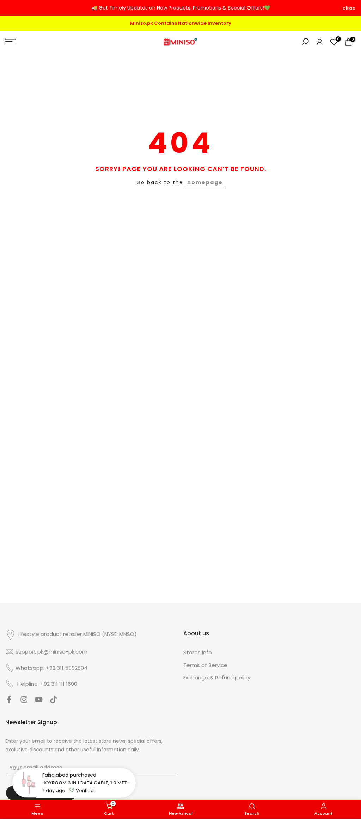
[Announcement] (180, 8)
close (11, 8)
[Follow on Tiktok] (53, 700)
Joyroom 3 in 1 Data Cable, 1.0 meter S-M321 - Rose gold (87, 782)
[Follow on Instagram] (24, 700)
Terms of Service (205, 664)
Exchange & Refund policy (216, 676)
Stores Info (197, 651)
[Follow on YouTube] (39, 700)
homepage (205, 181)
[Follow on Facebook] (9, 700)
